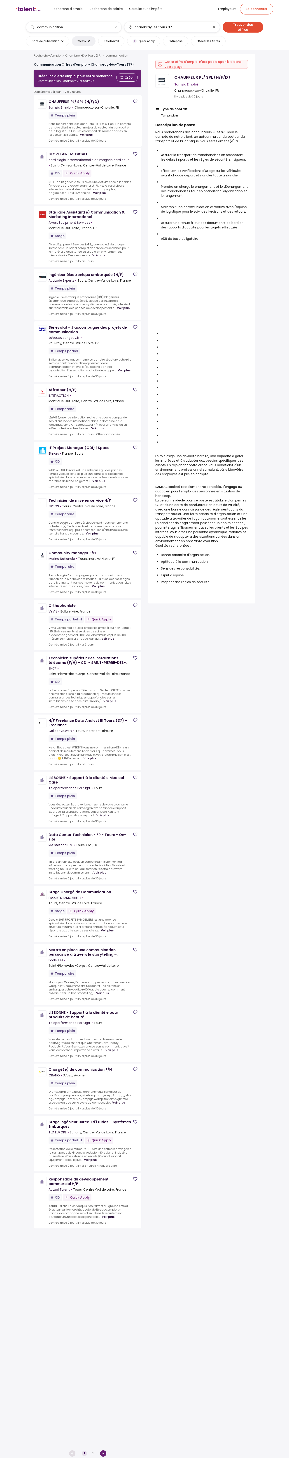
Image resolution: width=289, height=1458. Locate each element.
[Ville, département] (168, 27)
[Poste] (70, 27)
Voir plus (86, 135)
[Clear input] (116, 27)
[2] (103, 1453)
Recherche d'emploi (47, 55)
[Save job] (135, 101)
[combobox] (73, 27)
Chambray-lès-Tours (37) (83, 55)
